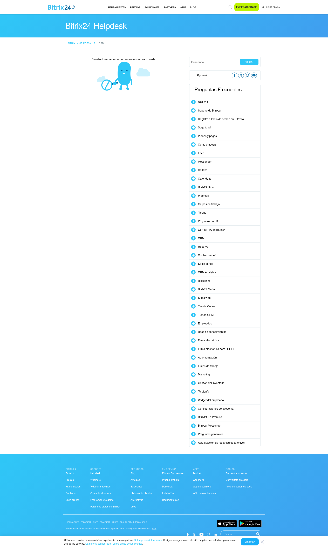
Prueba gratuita (170, 479)
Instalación (168, 493)
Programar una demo (102, 499)
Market (197, 473)
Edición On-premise (172, 473)
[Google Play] (250, 523)
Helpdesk (95, 473)
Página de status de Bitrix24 (105, 506)
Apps (183, 7)
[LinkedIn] (215, 534)
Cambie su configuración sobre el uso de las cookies (113, 543)
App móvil (198, 479)
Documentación (170, 499)
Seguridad (105, 522)
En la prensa (72, 499)
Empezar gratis (246, 7)
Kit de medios (73, 486)
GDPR (95, 522)
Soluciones (152, 7)
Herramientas (117, 7)
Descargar (167, 486)
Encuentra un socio (236, 473)
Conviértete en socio (237, 479)
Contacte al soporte (101, 493)
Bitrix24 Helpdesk (79, 43)
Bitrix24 (70, 473)
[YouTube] (201, 534)
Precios (135, 7)
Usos (133, 506)
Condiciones (73, 522)
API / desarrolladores (204, 493)
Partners (170, 7)
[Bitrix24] (61, 7)
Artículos (135, 479)
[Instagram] (208, 534)
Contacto (71, 493)
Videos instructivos (100, 486)
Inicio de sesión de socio (239, 486)
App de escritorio (202, 486)
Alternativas (137, 499)
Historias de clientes (141, 493)
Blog (193, 7)
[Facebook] (188, 534)
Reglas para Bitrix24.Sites (133, 522)
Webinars (95, 479)
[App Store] (227, 523)
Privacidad (86, 522)
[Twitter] (194, 534)
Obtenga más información (148, 540)
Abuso (115, 522)
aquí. (154, 528)
